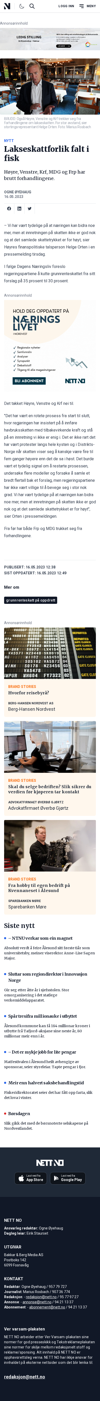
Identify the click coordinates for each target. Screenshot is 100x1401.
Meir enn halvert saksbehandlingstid (46, 1082)
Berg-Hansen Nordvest (31, 709)
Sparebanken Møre (27, 906)
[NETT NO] (11, 6)
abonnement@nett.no (47, 1307)
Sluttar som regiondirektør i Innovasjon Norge (47, 977)
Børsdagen (19, 1113)
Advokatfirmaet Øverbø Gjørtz (38, 808)
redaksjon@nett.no (41, 1297)
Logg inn (66, 6)
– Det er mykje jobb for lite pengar (42, 1052)
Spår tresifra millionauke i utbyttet (42, 1016)
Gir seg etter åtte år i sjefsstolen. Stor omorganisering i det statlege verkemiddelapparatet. (36, 995)
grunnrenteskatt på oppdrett (30, 600)
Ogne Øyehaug (17, 192)
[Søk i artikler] (32, 6)
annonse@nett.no (37, 1302)
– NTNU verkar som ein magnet (40, 938)
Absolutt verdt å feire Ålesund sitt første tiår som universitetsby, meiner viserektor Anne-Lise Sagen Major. (49, 953)
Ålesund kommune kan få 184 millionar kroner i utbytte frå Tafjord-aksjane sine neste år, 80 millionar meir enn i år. (47, 1031)
